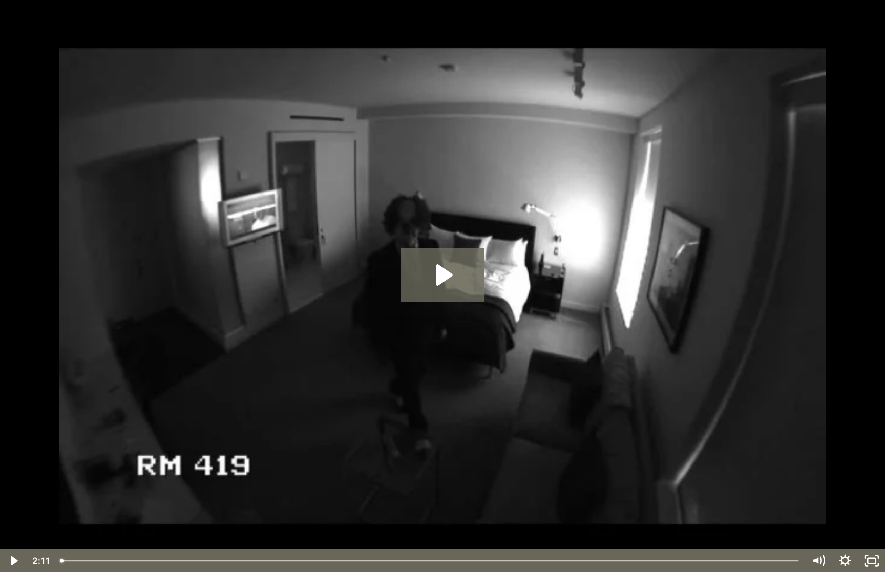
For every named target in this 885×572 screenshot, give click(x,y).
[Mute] (818, 560)
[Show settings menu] (845, 560)
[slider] (430, 560)
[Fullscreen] (871, 560)
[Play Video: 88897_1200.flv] (442, 275)
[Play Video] (13, 560)
